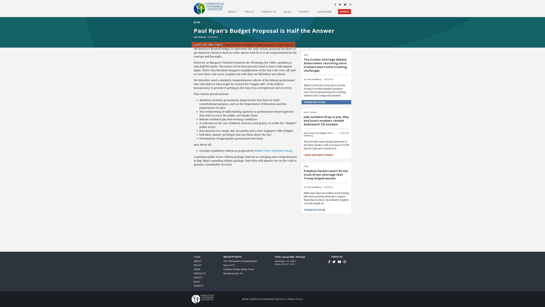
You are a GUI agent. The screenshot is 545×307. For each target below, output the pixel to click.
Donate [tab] (344, 11)
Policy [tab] (249, 11)
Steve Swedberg (314, 79)
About (198, 261)
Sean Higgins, (321, 133)
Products (200, 273)
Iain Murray (200, 37)
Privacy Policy (295, 299)
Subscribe (324, 11)
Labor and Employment (318, 155)
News (197, 269)
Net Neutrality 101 (233, 273)
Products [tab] (269, 11)
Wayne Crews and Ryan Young (273, 150)
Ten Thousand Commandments (240, 261)
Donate (198, 285)
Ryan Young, (309, 133)
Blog (287, 11)
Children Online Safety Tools (238, 269)
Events (304, 11)
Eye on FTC (229, 265)
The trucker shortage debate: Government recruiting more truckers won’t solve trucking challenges (325, 65)
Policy (198, 265)
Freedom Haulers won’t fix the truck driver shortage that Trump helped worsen (326, 174)
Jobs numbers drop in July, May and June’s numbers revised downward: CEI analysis (326, 120)
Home (197, 257)
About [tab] (232, 11)
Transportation (314, 102)
